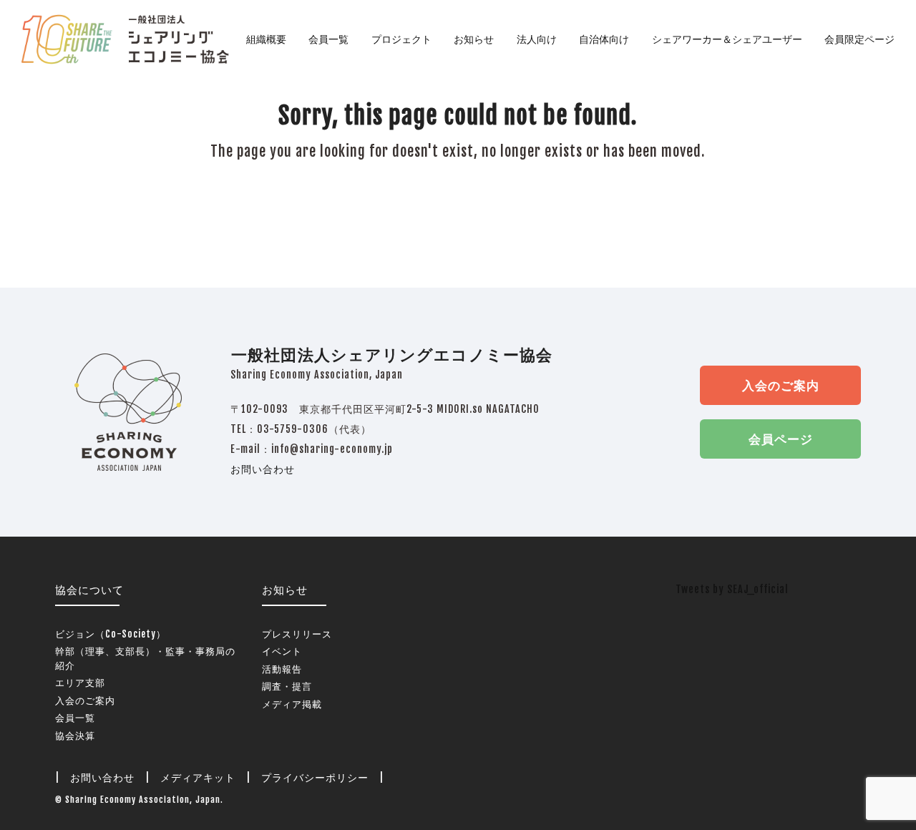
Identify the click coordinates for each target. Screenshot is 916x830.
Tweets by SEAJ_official (732, 589)
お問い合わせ (262, 469)
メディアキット (197, 777)
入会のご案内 (780, 385)
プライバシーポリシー (315, 777)
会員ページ (781, 438)
